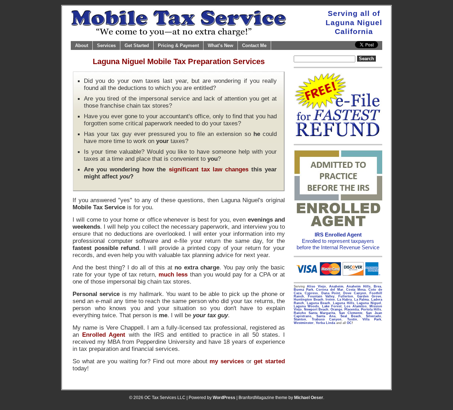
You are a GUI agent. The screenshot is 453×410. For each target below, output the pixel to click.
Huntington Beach (308, 299)
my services (227, 361)
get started (269, 361)
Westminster (304, 323)
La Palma (361, 299)
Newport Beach (316, 309)
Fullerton (345, 296)
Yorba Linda (325, 323)
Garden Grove (369, 296)
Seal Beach (350, 316)
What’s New (220, 45)
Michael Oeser (308, 397)
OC (349, 323)
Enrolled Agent (103, 334)
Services (106, 45)
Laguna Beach (319, 303)
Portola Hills (371, 309)
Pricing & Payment (178, 45)
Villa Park (371, 319)
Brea (377, 286)
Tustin (352, 319)
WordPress (224, 397)
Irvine (330, 299)
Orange (336, 309)
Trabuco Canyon (327, 319)
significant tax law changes (208, 169)
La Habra (344, 299)
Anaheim (336, 286)
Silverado (373, 316)
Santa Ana (326, 316)
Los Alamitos (355, 306)
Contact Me (254, 45)
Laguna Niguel (369, 303)
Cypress (311, 293)
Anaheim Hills (358, 286)
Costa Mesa (356, 289)
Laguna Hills (343, 303)
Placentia (351, 309)
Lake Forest (332, 306)
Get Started (137, 45)
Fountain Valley (321, 296)
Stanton (300, 319)
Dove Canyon (354, 293)
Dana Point (330, 293)
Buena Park (303, 289)
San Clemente (350, 313)
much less (173, 274)
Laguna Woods (306, 306)
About (81, 45)
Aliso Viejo (316, 286)
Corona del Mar (329, 289)
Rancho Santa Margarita (314, 313)
